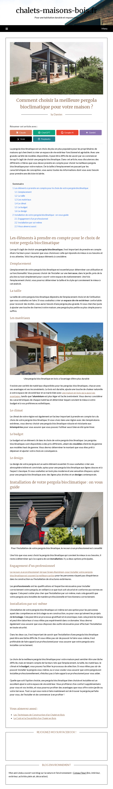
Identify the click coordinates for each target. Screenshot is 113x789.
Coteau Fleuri (79, 772)
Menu (104, 28)
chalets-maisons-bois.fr (56, 10)
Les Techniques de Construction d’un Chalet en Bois (39, 714)
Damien (58, 114)
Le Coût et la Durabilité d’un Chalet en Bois (35, 718)
